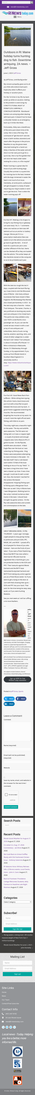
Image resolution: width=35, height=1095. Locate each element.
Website (7, 768)
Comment (7, 719)
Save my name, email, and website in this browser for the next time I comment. (17, 783)
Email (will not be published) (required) (14, 756)
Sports (21, 691)
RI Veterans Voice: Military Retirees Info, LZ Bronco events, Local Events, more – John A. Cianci (17, 869)
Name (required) (10, 745)
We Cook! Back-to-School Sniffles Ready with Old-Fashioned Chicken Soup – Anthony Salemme (16, 857)
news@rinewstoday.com (19, 7)
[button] (17, 929)
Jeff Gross (17, 73)
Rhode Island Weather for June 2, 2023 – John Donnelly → (18, 946)
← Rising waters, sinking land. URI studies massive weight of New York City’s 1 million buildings (17, 938)
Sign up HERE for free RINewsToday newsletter (17, 679)
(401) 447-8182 (11, 1014)
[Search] (31, 2)
